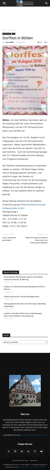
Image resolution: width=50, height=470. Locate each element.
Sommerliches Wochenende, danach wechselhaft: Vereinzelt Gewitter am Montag (23, 278)
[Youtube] (41, 451)
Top (13, 34)
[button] (4, 3)
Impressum (34, 460)
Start (4, 30)
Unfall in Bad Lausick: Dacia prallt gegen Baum (21, 297)
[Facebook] (8, 451)
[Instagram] (15, 451)
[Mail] (21, 451)
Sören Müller (10, 42)
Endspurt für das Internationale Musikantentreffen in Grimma (24, 288)
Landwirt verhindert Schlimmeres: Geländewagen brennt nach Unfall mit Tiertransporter (23, 314)
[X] (34, 451)
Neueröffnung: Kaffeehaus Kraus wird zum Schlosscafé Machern (37, 240)
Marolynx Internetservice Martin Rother (31, 467)
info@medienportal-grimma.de (34, 435)
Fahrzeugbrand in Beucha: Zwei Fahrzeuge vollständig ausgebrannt (25, 305)
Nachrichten (12, 30)
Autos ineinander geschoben (9, 239)
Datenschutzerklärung (20, 460)
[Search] (46, 3)
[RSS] (28, 451)
